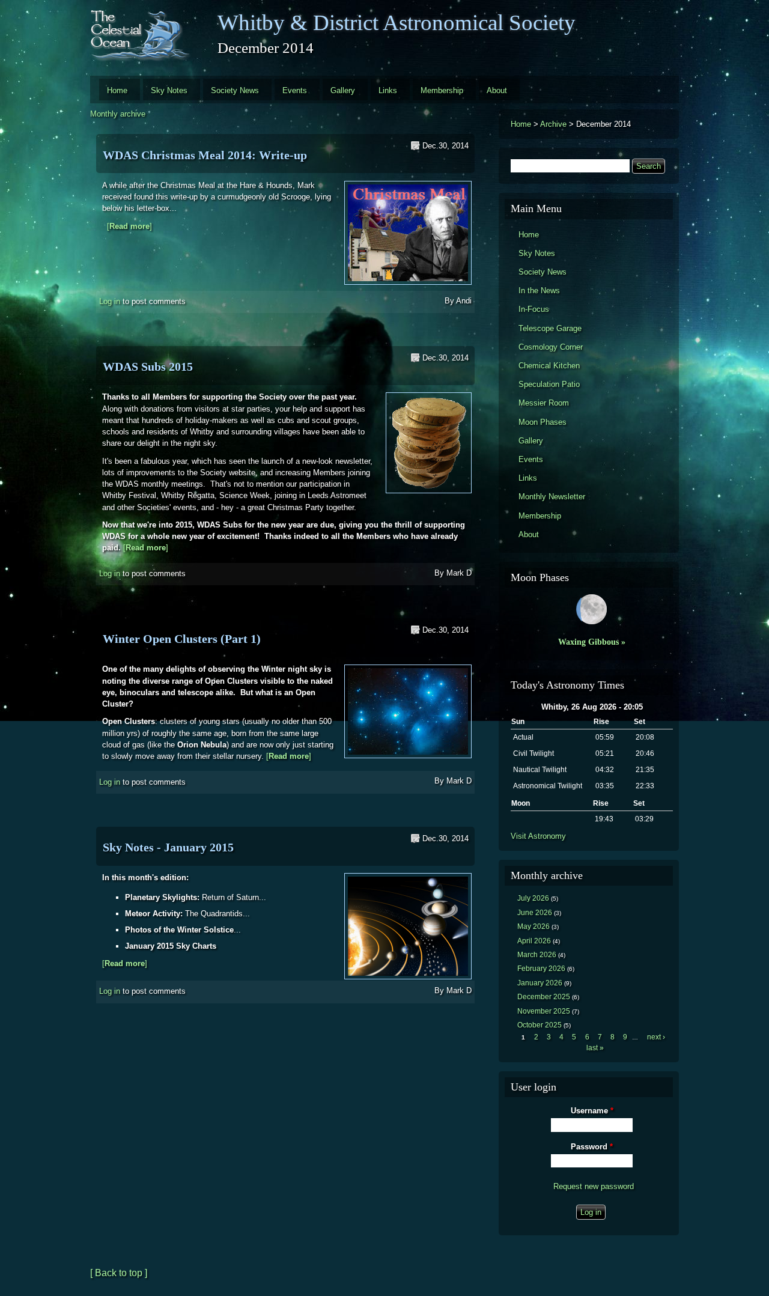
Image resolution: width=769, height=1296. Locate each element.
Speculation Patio (549, 384)
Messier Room (543, 402)
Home (117, 90)
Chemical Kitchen (549, 365)
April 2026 (534, 941)
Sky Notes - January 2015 (168, 847)
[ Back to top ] (118, 1273)
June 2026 (534, 912)
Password (592, 1146)
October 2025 (539, 1025)
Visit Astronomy (538, 836)
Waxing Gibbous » (591, 641)
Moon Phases (542, 422)
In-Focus (533, 309)
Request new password (593, 1186)
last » (595, 1048)
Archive (553, 124)
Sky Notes (169, 90)
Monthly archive (117, 113)
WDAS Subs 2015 (148, 366)
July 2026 (533, 898)
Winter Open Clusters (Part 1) (182, 638)
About (497, 90)
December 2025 (543, 997)
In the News (539, 290)
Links (387, 90)
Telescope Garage (550, 328)
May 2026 (533, 926)
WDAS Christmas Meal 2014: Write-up (205, 155)
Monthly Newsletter (551, 496)
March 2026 (536, 955)
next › (656, 1037)
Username (592, 1110)
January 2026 (539, 983)
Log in (109, 301)
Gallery (342, 90)
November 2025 (543, 1011)
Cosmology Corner (550, 346)
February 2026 (541, 968)
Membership (442, 90)
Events (294, 90)
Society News (235, 90)
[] (129, 226)
